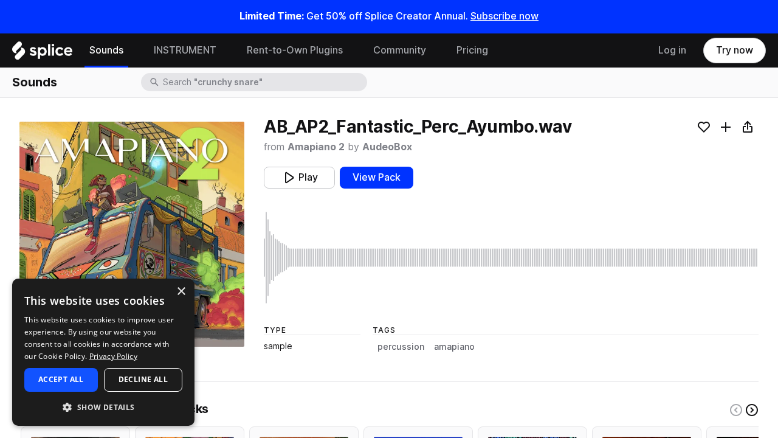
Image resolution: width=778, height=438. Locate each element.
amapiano (454, 347)
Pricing (472, 50)
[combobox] (264, 82)
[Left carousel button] (736, 410)
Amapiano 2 (316, 147)
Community (399, 50)
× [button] (180, 291)
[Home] (42, 53)
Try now (734, 50)
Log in (672, 50)
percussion (400, 347)
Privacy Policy (113, 356)
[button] (103, 407)
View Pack (377, 177)
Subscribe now (504, 16)
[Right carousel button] (752, 410)
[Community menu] (435, 50)
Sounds (106, 50)
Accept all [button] (61, 379)
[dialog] (103, 352)
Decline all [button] (143, 379)
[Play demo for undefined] (132, 234)
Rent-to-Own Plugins (295, 50)
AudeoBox (387, 147)
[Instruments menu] (225, 50)
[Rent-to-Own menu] (352, 50)
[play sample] (511, 257)
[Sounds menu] (132, 50)
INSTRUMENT (185, 50)
